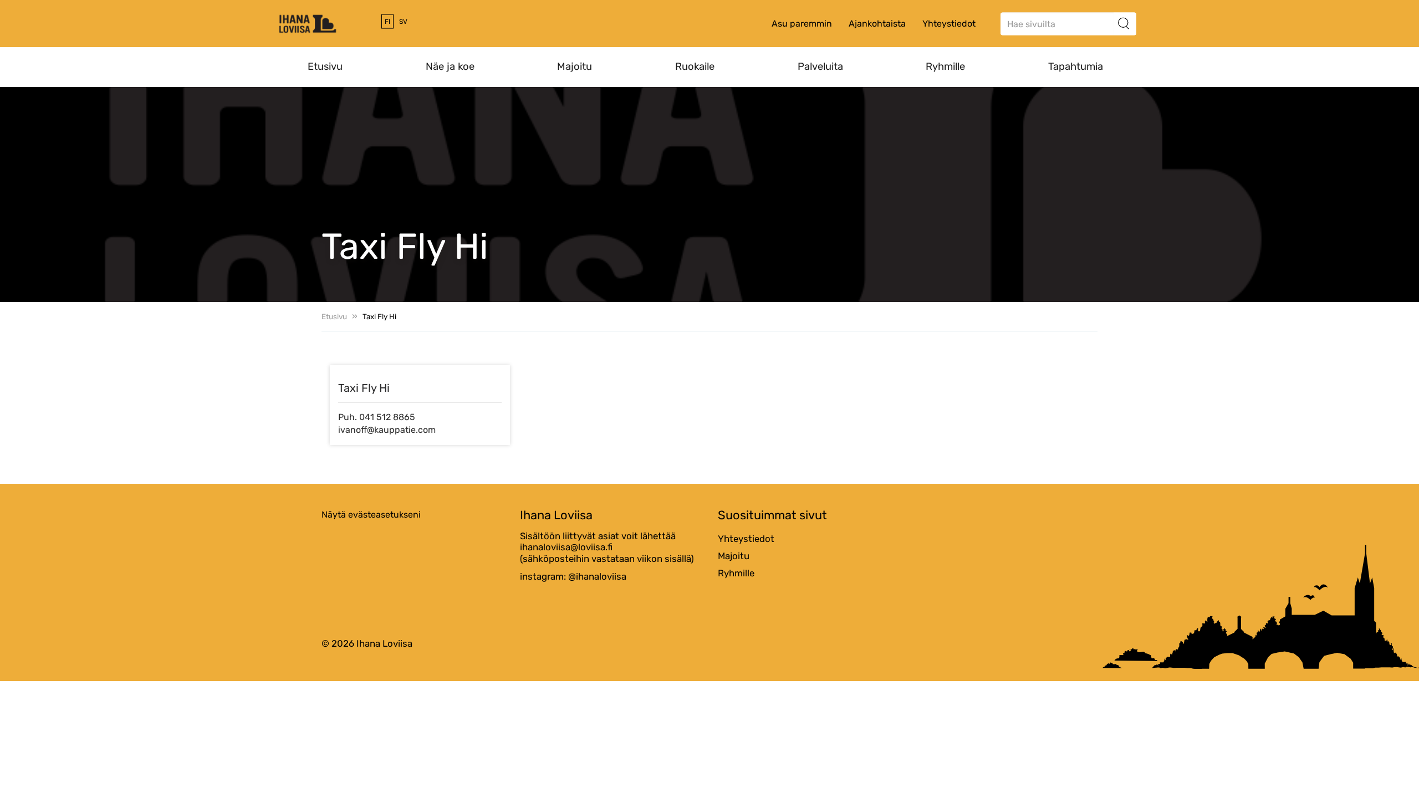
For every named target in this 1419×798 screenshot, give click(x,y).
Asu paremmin (802, 23)
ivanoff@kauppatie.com (387, 429)
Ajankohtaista (877, 23)
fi (387, 21)
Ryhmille (945, 66)
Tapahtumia (1075, 66)
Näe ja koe (450, 66)
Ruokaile (694, 66)
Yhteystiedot (949, 23)
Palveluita (820, 66)
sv (403, 21)
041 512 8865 (387, 417)
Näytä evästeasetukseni (371, 514)
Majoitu (574, 66)
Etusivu (325, 66)
